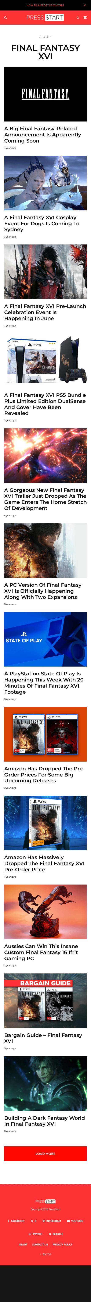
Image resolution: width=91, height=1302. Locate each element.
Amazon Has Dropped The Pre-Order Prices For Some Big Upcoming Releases (44, 775)
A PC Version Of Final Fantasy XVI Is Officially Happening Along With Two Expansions (42, 591)
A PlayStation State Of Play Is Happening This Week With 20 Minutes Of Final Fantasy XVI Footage (44, 683)
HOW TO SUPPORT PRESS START (45, 5)
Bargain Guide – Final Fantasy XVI (43, 1038)
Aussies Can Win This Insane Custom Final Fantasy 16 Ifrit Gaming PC (41, 952)
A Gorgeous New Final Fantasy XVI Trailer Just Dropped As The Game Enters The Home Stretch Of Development (45, 499)
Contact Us (40, 1244)
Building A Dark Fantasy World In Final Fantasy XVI (44, 1121)
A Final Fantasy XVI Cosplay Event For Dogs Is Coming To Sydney (41, 224)
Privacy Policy (63, 1244)
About (23, 1244)
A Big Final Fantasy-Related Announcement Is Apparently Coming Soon (42, 135)
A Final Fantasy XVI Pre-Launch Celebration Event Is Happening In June (45, 312)
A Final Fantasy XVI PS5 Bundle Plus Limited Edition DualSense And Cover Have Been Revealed (45, 404)
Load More (45, 1153)
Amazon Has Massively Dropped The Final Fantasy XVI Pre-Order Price (44, 863)
